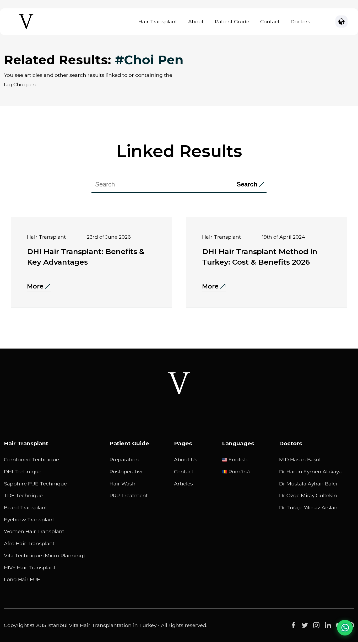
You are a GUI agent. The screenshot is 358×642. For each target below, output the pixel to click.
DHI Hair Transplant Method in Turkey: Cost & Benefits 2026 (259, 256)
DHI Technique (22, 471)
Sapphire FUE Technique (35, 483)
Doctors (300, 21)
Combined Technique (31, 459)
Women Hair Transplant (34, 531)
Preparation (124, 459)
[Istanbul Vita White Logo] (179, 383)
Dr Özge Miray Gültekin (308, 495)
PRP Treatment (129, 495)
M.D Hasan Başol (300, 459)
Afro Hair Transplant (29, 543)
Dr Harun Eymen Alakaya (310, 471)
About (196, 21)
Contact (270, 21)
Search (247, 184)
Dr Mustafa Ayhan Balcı (308, 483)
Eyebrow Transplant (29, 519)
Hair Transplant (157, 21)
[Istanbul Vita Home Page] (26, 28)
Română (239, 471)
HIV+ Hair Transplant (30, 567)
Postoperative (127, 471)
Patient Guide (232, 21)
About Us (185, 459)
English (238, 459)
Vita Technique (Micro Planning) (44, 555)
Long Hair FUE (22, 579)
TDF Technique (23, 495)
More (35, 286)
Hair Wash (122, 483)
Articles (183, 483)
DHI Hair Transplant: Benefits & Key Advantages (85, 256)
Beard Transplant (25, 507)
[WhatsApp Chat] (345, 626)
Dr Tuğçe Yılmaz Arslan (308, 507)
